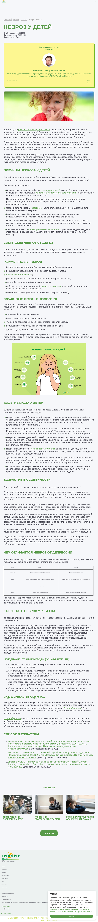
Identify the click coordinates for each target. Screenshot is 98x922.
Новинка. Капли (5, 878)
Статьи (24, 20)
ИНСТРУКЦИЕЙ (49, 920)
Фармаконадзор (5, 896)
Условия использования (6, 899)
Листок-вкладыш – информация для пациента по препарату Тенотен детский (50, 764)
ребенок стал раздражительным (34, 129)
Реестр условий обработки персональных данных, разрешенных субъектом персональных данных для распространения (26, 902)
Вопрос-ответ (4, 884)
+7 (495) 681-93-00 (5, 909)
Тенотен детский (11, 20)
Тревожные (36, 208)
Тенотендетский (72, 708)
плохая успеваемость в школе (43, 229)
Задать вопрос (7, 913)
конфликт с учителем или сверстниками (56, 193)
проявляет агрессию (51, 286)
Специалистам (4, 887)
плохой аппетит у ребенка (19, 275)
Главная (3, 866)
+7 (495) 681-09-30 (5, 908)
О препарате (4, 869)
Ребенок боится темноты (42, 449)
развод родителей (51, 190)
